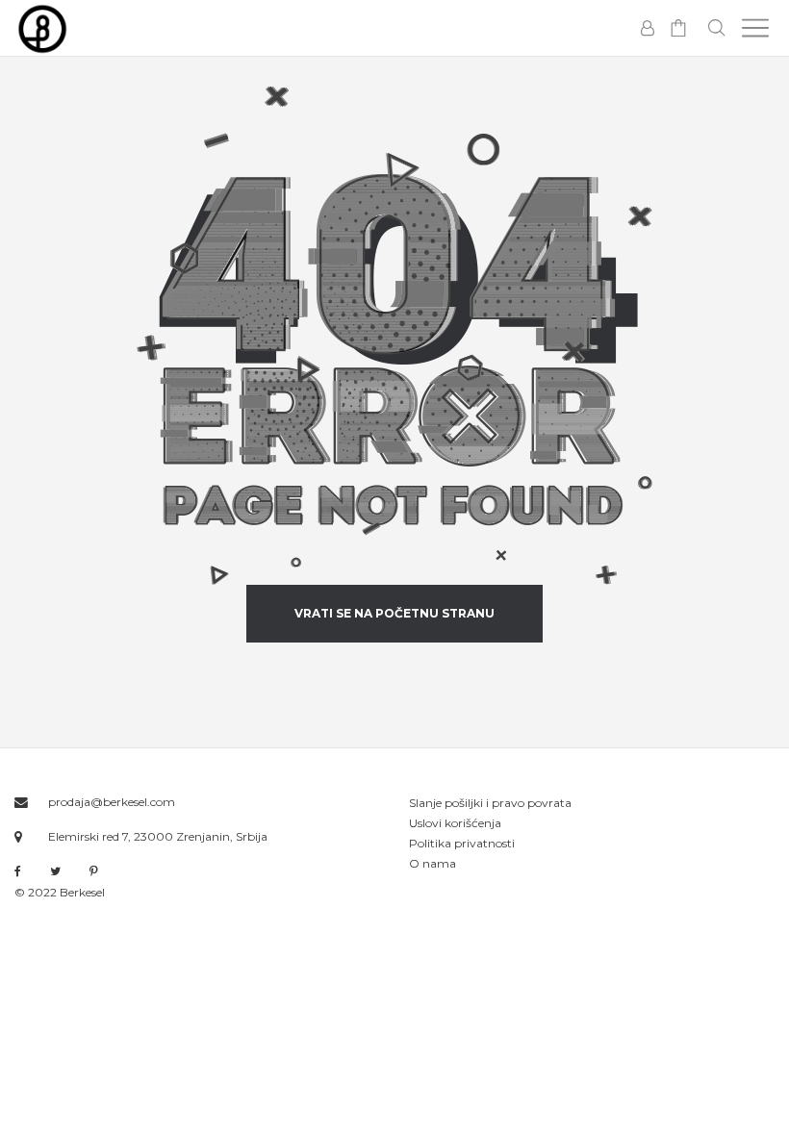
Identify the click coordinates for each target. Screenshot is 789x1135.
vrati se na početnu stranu (394, 613)
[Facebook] (17, 872)
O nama (432, 863)
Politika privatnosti (462, 843)
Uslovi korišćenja (455, 823)
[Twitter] (55, 871)
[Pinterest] (93, 871)
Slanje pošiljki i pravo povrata (490, 802)
